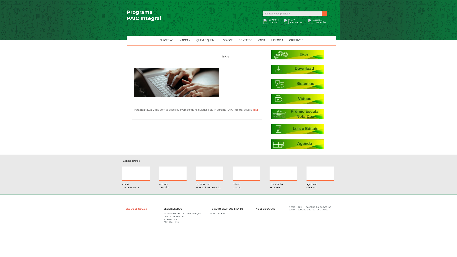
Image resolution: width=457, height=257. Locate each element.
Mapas (183, 40)
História (277, 40)
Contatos (245, 40)
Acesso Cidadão (164, 186)
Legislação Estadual (276, 186)
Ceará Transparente (130, 186)
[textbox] (292, 13)
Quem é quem (205, 40)
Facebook (258, 214)
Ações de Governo (312, 186)
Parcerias (166, 40)
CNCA (261, 40)
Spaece (228, 40)
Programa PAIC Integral (144, 15)
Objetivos (296, 40)
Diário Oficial (237, 186)
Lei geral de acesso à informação (209, 186)
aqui (255, 109)
